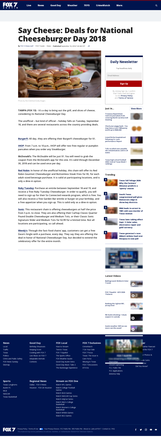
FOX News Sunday (10, 361)
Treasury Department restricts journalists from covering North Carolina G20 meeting (116, 117)
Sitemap (6, 364)
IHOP (21, 145)
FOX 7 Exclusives (92, 342)
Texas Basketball (10, 397)
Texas (5, 352)
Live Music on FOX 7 (38, 355)
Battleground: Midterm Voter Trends (117, 282)
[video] (136, 283)
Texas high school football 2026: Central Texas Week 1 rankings (116, 162)
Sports (6, 381)
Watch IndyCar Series (64, 399)
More (119, 5)
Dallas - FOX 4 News (38, 384)
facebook (136, 430)
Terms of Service (125, 98)
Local (5, 346)
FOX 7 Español (62, 352)
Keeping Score (35, 349)
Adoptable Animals (37, 358)
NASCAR (6, 394)
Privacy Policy (127, 95)
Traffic (5, 349)
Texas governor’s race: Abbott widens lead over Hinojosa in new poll (131, 236)
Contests (33, 361)
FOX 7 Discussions (90, 364)
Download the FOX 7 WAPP (143, 350)
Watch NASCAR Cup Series (67, 396)
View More (136, 108)
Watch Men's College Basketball (64, 403)
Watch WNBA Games (64, 412)
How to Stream (62, 346)
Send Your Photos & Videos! (143, 356)
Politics (6, 355)
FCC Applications (116, 371)
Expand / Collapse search (156, 5)
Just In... (109, 108)
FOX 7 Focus (88, 352)
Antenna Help (114, 374)
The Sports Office (63, 355)
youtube (151, 430)
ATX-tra (86, 368)
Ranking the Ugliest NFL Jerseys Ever (114, 304)
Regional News (38, 381)
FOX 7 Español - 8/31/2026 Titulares (115, 293)
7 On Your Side (89, 349)
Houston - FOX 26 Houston (41, 387)
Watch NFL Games (63, 384)
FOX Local (61, 342)
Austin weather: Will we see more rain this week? (116, 327)
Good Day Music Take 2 (66, 364)
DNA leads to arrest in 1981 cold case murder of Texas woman (131, 211)
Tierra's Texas (61, 349)
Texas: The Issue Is (90, 355)
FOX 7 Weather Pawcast (145, 346)
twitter (141, 430)
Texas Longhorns (10, 384)
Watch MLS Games (64, 416)
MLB (5, 391)
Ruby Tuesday (26, 188)
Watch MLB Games (64, 393)
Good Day (35, 342)
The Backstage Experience (66, 368)
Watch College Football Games (65, 388)
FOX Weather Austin (64, 358)
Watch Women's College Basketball (66, 408)
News (49, 46)
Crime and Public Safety (12, 358)
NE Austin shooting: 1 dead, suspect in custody (116, 316)
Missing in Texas (89, 361)
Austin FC (7, 387)
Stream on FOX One (67, 381)
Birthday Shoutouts (37, 346)
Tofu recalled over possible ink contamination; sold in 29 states (116, 150)
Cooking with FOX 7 (38, 352)
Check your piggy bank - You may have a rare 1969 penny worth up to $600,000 (116, 128)
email (156, 430)
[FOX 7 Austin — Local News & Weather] (11, 5)
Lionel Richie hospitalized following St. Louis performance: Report (115, 139)
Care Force (87, 358)
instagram (146, 430)
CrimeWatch (87, 346)
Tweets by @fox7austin (116, 366)
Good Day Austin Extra (65, 361)
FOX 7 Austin (40, 46)
